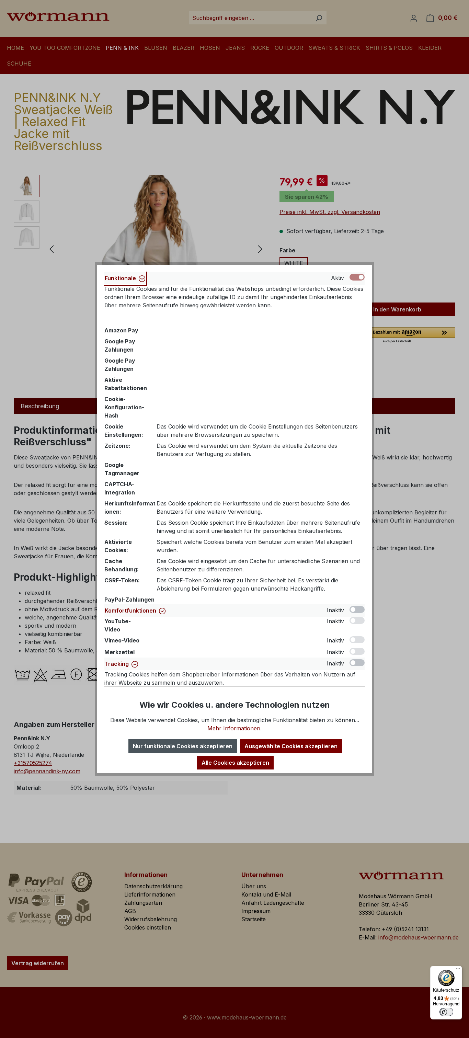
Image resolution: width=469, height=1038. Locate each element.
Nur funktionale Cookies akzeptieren (182, 746)
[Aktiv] (357, 277)
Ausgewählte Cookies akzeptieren (291, 746)
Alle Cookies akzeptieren (235, 762)
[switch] (446, 1012)
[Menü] (458, 970)
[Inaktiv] (357, 609)
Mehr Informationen (233, 728)
